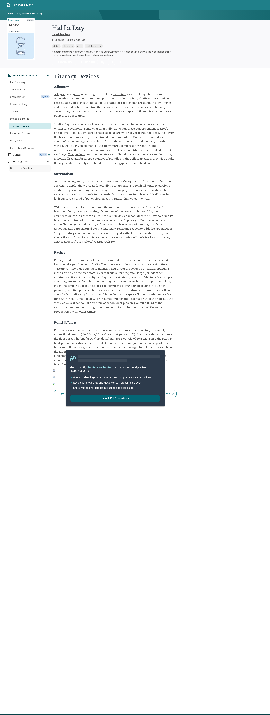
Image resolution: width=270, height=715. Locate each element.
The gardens (76, 154)
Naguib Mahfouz (61, 34)
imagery (122, 190)
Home (10, 13)
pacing (89, 269)
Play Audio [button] (89, 62)
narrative (119, 94)
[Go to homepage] (20, 5)
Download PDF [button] (66, 62)
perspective (89, 330)
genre (76, 94)
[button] (102, 62)
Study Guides (22, 13)
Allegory (60, 94)
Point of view (63, 330)
